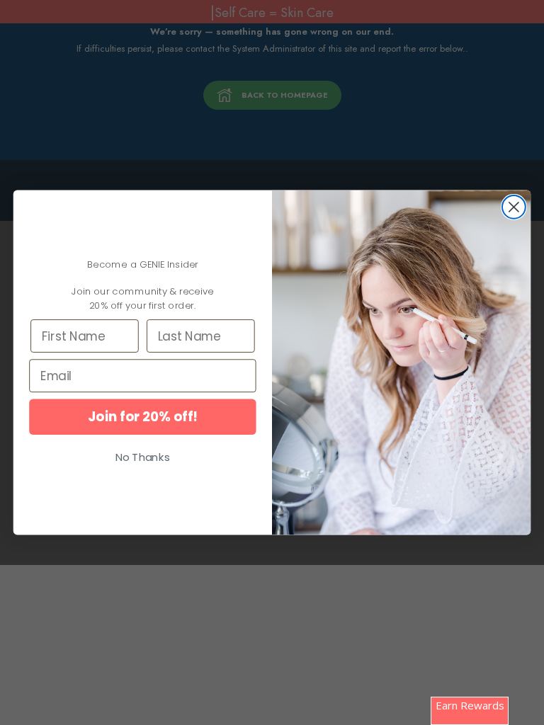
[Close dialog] (514, 207)
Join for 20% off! (143, 417)
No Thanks (142, 457)
